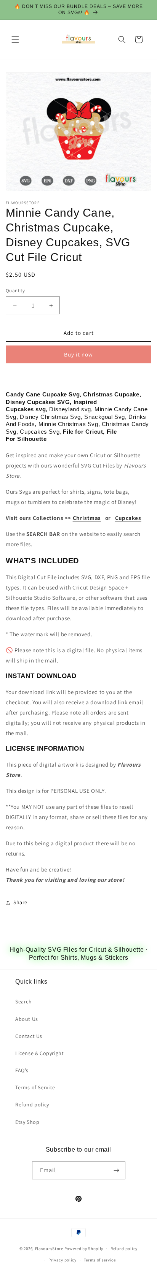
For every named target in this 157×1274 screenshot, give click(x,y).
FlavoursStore (49, 1248)
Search (23, 1001)
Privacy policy (62, 1260)
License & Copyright (39, 1053)
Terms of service (100, 1260)
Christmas (87, 517)
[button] (15, 39)
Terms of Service (35, 1087)
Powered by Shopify (84, 1248)
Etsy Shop (27, 1122)
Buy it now (78, 354)
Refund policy (32, 1104)
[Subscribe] (116, 1170)
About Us (26, 1019)
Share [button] (20, 902)
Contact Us (28, 1036)
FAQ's (22, 1070)
